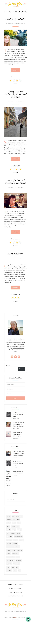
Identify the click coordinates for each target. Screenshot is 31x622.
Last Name (9, 393)
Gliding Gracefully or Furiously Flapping (18, 472)
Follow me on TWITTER (15, 592)
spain (15, 563)
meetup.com (9, 546)
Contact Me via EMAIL (15, 588)
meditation (15, 543)
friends (8, 529)
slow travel (18, 560)
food (18, 526)
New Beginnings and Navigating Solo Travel (15, 181)
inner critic (9, 539)
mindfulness (17, 546)
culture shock (19, 516)
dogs (14, 519)
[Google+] (17, 80)
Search (8, 366)
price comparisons (11, 556)
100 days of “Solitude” (15, 19)
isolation (16, 539)
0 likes (16, 172)
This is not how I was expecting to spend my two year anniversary (18, 453)
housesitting (9, 536)
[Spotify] (22, 12)
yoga (19, 570)
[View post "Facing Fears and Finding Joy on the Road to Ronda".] (15, 122)
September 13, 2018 (20, 23)
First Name (9, 389)
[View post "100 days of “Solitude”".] (15, 38)
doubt (18, 519)
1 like (16, 83)
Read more (15, 70)
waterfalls (9, 570)
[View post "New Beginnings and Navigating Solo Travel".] (15, 200)
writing (14, 570)
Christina (9, 23)
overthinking (19, 550)
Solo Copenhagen (15, 253)
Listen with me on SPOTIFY (15, 596)
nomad (13, 550)
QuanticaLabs (15, 619)
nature (8, 550)
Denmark (9, 519)
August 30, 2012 (19, 257)
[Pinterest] (25, 12)
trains (8, 567)
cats (13, 516)
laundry (21, 539)
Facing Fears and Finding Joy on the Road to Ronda (16, 94)
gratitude (13, 533)
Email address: (10, 384)
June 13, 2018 (19, 187)
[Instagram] (10, 12)
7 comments (16, 239)
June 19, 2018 (19, 101)
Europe (14, 522)
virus (17, 567)
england (8, 522)
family (8, 526)
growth (18, 533)
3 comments (16, 77)
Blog (6, 611)
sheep (18, 556)
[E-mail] (16, 12)
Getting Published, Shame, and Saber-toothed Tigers (17, 434)
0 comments (16, 294)
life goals (9, 543)
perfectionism (15, 553)
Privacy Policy (22, 611)
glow (8, 533)
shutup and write (10, 560)
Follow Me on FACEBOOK (15, 584)
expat (19, 522)
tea (18, 563)
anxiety (8, 516)
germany (19, 529)
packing (8, 553)
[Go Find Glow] (15, 4)
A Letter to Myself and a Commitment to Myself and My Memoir (18, 424)
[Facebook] (13, 12)
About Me (10, 611)
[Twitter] (19, 12)
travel (13, 567)
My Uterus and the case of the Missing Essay (18, 414)
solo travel (9, 563)
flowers (13, 526)
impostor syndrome (18, 536)
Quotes (16, 611)
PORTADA (15, 617)
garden (13, 529)
